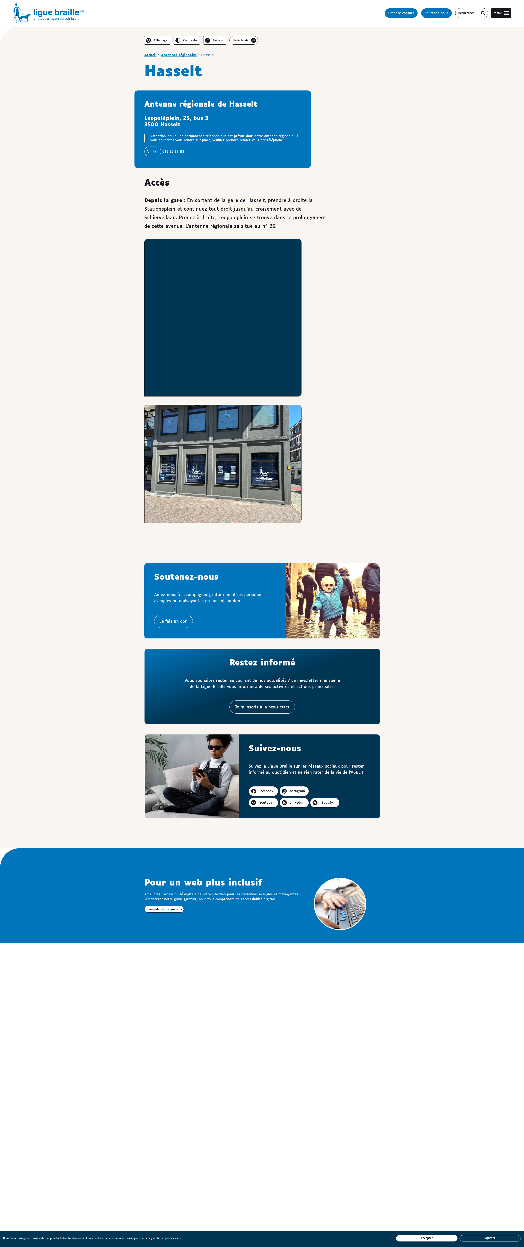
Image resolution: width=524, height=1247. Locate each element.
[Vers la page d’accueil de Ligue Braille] (48, 13)
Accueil (150, 55)
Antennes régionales (179, 55)
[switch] (157, 40)
